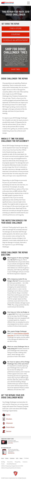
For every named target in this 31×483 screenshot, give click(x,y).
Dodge (6, 458)
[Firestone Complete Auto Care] (7, 3)
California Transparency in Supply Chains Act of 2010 (12, 466)
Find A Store (15, 28)
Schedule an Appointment (15, 40)
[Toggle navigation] (28, 3)
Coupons (15, 34)
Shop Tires (15, 69)
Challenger (12, 458)
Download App (11, 453)
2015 (17, 458)
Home (2, 458)
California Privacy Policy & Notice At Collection (11, 468)
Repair (21, 458)
